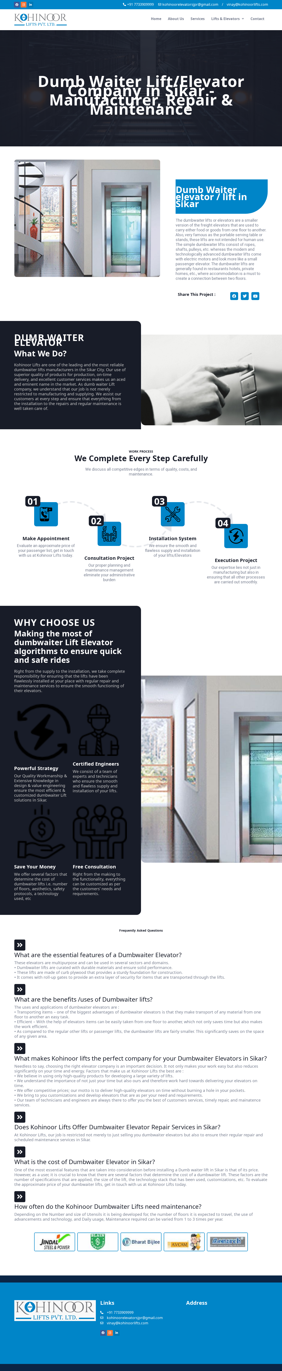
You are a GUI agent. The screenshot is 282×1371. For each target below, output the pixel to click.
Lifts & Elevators (225, 18)
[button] (227, 19)
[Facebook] (17, 4)
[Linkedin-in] (30, 4)
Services (198, 18)
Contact (257, 18)
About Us (176, 18)
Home (156, 18)
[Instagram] (23, 4)
